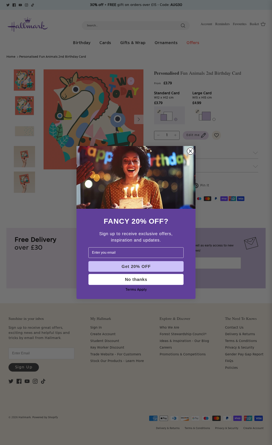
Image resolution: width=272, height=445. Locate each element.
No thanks (136, 279)
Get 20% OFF (136, 266)
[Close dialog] (190, 151)
